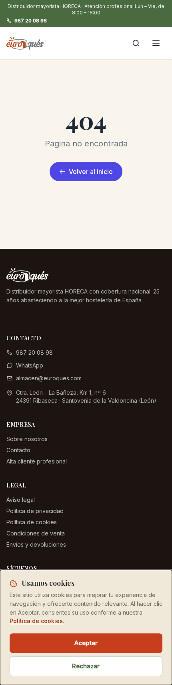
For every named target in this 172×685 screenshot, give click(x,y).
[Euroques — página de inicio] (25, 43)
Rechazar (86, 666)
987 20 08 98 (30, 21)
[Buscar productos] (136, 43)
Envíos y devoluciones (36, 544)
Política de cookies (31, 522)
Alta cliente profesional (36, 461)
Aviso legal (20, 499)
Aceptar (86, 643)
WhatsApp (29, 365)
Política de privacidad (35, 510)
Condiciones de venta (35, 533)
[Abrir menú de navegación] (156, 43)
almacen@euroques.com (49, 378)
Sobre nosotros (27, 438)
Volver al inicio (91, 172)
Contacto (18, 450)
